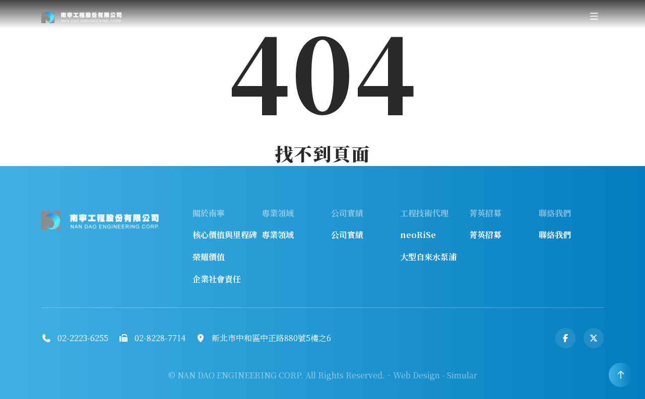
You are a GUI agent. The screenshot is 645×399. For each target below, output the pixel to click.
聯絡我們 (555, 235)
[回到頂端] (621, 375)
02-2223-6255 (82, 338)
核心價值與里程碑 (224, 235)
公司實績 (347, 235)
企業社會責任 (216, 279)
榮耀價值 (208, 257)
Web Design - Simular (435, 375)
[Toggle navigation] (594, 16)
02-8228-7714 (160, 338)
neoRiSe (418, 235)
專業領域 (278, 235)
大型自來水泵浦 (428, 257)
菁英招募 (485, 235)
